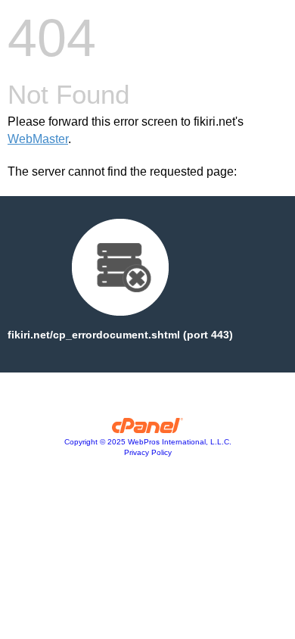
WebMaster (38, 138)
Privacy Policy (148, 452)
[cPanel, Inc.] (148, 429)
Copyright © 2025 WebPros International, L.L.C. (147, 442)
